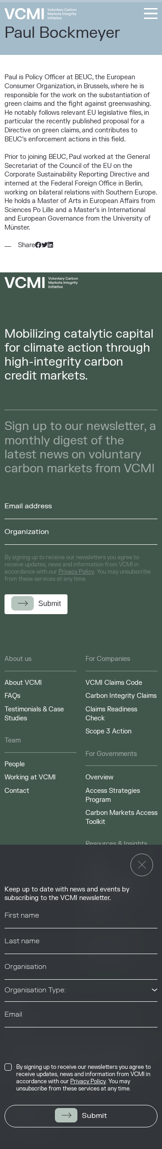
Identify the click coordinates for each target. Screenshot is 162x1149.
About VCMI (23, 683)
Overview (99, 777)
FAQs (12, 696)
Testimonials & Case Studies (34, 714)
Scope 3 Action (108, 731)
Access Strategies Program (113, 795)
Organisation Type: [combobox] (35, 990)
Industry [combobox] (18, 1037)
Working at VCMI (30, 777)
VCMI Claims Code (114, 683)
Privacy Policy (88, 1081)
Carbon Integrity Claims (121, 696)
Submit (94, 1115)
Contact (16, 791)
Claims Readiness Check (111, 714)
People (14, 764)
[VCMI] (40, 13)
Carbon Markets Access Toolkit (122, 817)
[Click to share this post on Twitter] (44, 245)
